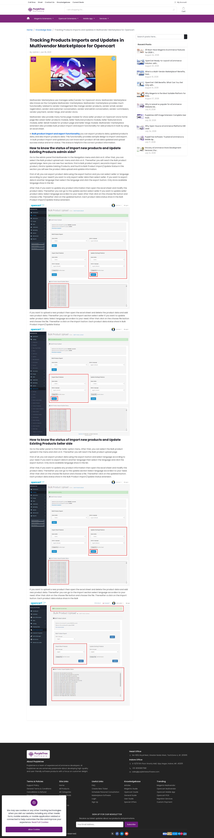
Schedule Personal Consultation (105, 792)
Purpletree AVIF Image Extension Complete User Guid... (165, 116)
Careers (62, 802)
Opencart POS (163, 795)
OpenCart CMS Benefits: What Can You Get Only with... (164, 83)
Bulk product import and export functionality (56, 133)
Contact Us (49, 2)
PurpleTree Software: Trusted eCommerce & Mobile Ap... (164, 138)
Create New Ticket (100, 788)
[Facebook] (117, 834)
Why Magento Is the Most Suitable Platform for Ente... (165, 94)
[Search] (174, 10)
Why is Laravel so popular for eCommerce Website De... (163, 105)
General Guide (130, 795)
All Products (64, 788)
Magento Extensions (43, 18)
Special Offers (130, 802)
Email (40, 2)
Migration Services (165, 798)
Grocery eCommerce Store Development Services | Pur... (163, 149)
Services (103, 18)
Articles (127, 785)
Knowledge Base (44, 29)
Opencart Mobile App (166, 792)
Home (29, 18)
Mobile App (88, 18)
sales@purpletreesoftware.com (145, 771)
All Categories (65, 792)
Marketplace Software (101, 795)
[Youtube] (126, 834)
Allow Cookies (34, 829)
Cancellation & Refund (36, 792)
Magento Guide (131, 788)
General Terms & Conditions (39, 788)
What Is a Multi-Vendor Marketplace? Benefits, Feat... (165, 72)
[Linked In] (122, 834)
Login (94, 798)
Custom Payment (164, 802)
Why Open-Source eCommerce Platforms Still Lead (165, 127)
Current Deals (78, 2)
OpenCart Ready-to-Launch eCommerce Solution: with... (163, 62)
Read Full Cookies (40, 822)
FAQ (93, 785)
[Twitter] (112, 834)
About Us (63, 798)
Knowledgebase (63, 2)
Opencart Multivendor (166, 788)
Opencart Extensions (67, 18)
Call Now (32, 2)
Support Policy (33, 785)
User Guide (129, 798)
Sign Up (95, 802)
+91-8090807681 (139, 768)
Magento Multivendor (166, 785)
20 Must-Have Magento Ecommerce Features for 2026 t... (165, 51)
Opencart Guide (131, 792)
